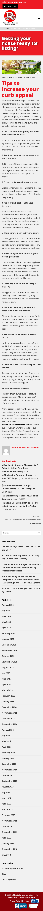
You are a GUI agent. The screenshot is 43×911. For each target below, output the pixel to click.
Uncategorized (9, 879)
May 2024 (6, 741)
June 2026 (6, 616)
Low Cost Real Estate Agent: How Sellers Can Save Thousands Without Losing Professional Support (21, 567)
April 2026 (6, 627)
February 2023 (8, 815)
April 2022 (6, 837)
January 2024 (8, 758)
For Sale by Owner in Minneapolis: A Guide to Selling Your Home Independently (20, 468)
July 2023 (6, 792)
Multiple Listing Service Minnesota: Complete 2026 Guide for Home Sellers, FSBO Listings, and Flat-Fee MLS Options (21, 579)
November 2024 (9, 713)
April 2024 (6, 747)
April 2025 (6, 684)
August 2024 (7, 730)
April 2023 (6, 803)
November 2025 (9, 650)
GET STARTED (10, 6)
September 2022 (9, 832)
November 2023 (9, 769)
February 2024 (8, 752)
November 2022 (9, 820)
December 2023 (9, 764)
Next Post (23, 520)
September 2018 (9, 849)
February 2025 (8, 696)
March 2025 (7, 690)
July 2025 (6, 673)
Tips (29, 77)
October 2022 (8, 826)
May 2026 (6, 622)
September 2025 (9, 661)
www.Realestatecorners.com (16, 424)
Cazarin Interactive (27, 897)
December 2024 (9, 707)
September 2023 (9, 781)
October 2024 (8, 718)
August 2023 (7, 786)
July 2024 (6, 735)
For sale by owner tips (12, 868)
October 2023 (8, 775)
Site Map (25, 901)
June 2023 (6, 798)
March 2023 (7, 809)
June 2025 (6, 678)
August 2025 (7, 667)
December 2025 (9, 644)
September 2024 (9, 724)
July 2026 (6, 610)
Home (8, 28)
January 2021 (8, 843)
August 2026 (7, 605)
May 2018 (6, 855)
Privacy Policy (15, 901)
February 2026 (8, 633)
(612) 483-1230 (20, 2)
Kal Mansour (20, 77)
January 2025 (8, 701)
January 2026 (8, 639)
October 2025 (8, 656)
